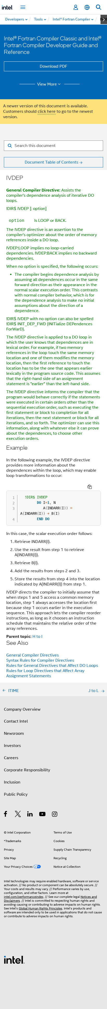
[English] (87, 7)
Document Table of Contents (51, 162)
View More (47, 84)
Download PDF (53, 66)
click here (47, 111)
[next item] (104, 19)
